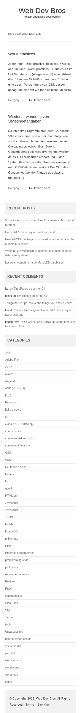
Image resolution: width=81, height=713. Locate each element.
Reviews (10, 581)
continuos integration (18, 445)
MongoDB (11, 531)
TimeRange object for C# (29, 288)
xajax (8, 681)
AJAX (9, 366)
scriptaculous (13, 595)
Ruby (8, 588)
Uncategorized (14, 631)
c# (6, 416)
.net (7, 352)
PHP (8, 545)
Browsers (11, 402)
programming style (16, 560)
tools (8, 624)
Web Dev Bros (42, 10)
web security (13, 660)
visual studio (13, 646)
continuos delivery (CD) (19, 438)
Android (10, 381)
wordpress (11, 674)
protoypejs (11, 567)
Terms (29, 704)
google (9, 488)
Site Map (44, 704)
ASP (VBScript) (15, 388)
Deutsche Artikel (39, 100)
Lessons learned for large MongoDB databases (34, 262)
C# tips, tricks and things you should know (44, 303)
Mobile (9, 524)
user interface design (18, 638)
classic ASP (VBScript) (19, 424)
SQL (8, 610)
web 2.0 (10, 653)
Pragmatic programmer (19, 552)
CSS (24, 100)
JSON (9, 517)
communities (13, 431)
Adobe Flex (12, 359)
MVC (8, 395)
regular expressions (17, 574)
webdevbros (12, 667)
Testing (9, 617)
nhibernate (11, 538)
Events (9, 474)
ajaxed (9, 374)
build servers (13, 409)
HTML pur (11, 495)
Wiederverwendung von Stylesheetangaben (28, 119)
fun (7, 481)
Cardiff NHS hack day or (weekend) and (30, 232)
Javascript (11, 502)
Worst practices (21, 54)
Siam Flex (11, 603)
